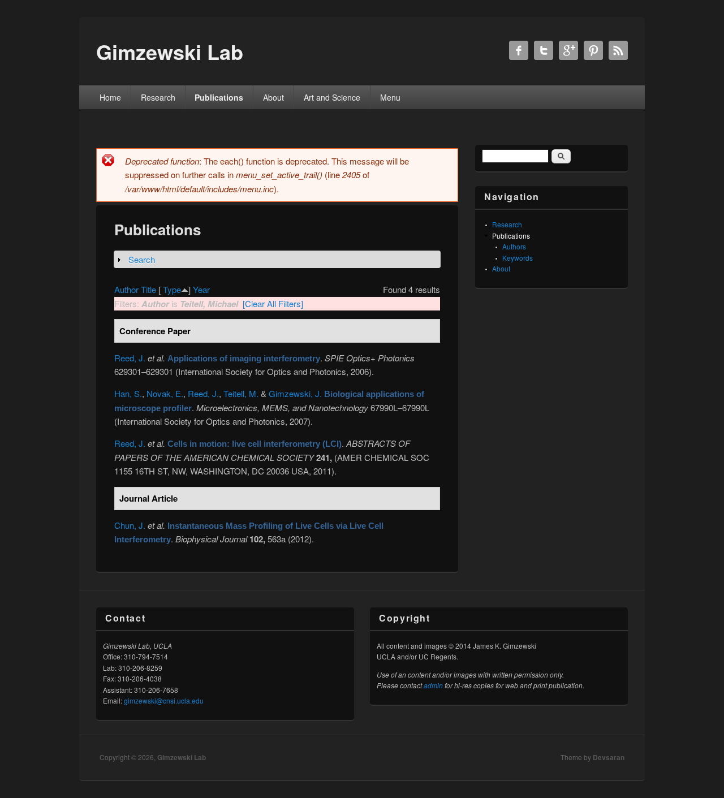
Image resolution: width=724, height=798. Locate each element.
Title (148, 289)
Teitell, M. (240, 393)
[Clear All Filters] (273, 303)
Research (158, 97)
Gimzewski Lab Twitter (543, 50)
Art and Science (332, 97)
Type (172, 289)
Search (141, 259)
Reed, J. (129, 358)
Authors (514, 246)
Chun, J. (129, 525)
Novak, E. (164, 393)
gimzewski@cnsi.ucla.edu (164, 700)
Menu (390, 97)
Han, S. (128, 393)
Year (201, 289)
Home (110, 97)
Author (126, 289)
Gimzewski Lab (181, 757)
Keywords (517, 257)
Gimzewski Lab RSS (618, 50)
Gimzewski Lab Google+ (568, 50)
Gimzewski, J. (295, 393)
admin (433, 685)
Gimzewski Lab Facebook (518, 50)
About (273, 97)
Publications (219, 97)
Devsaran (608, 757)
